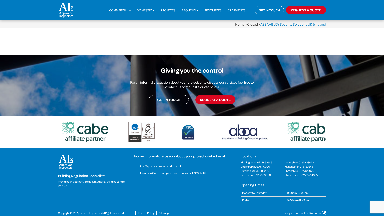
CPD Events (237, 10)
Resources (213, 10)
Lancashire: (299, 162)
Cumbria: (255, 171)
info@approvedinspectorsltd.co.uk (160, 166)
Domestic (145, 10)
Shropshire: (300, 171)
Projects (168, 10)
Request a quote (215, 99)
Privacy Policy (146, 213)
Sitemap (164, 213)
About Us (188, 10)
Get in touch (269, 10)
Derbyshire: (256, 175)
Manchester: (300, 166)
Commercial (119, 10)
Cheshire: (255, 166)
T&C (130, 213)
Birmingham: (256, 162)
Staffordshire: (301, 175)
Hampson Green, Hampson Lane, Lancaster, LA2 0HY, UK (173, 173)
